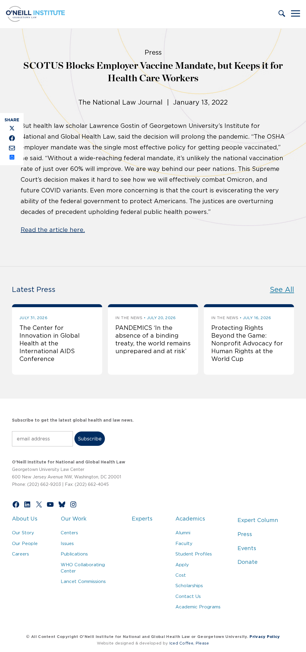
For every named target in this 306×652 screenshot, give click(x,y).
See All (282, 289)
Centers (69, 532)
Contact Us (188, 596)
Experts (142, 519)
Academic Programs (198, 606)
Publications (74, 553)
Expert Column (258, 520)
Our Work (73, 519)
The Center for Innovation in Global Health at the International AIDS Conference (49, 343)
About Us (24, 519)
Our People (25, 543)
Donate (248, 562)
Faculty (183, 543)
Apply (182, 564)
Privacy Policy (265, 636)
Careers (20, 553)
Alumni (182, 532)
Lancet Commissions (83, 581)
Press (245, 534)
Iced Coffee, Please (189, 643)
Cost (180, 575)
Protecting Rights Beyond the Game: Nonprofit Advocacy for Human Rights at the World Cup (247, 343)
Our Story (23, 532)
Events (247, 548)
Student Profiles (193, 553)
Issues (67, 543)
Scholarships (189, 585)
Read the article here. (53, 229)
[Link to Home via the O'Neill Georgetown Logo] (35, 20)
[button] (282, 14)
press (153, 52)
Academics (190, 519)
